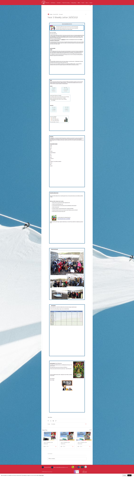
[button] (90, 5)
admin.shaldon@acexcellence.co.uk (60, 467)
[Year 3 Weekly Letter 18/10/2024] (84, 436)
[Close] (132, 475)
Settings (124, 475)
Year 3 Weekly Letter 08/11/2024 (65, 443)
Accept (129, 475)
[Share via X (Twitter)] (50, 420)
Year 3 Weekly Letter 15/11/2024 (48, 443)
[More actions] (85, 14)
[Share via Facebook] (48, 420)
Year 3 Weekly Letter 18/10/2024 (82, 443)
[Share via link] (55, 420)
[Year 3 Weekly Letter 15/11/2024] (50, 436)
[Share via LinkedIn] (53, 420)
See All (90, 429)
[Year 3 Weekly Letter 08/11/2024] (67, 436)
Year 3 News (50, 417)
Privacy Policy (41, 475)
